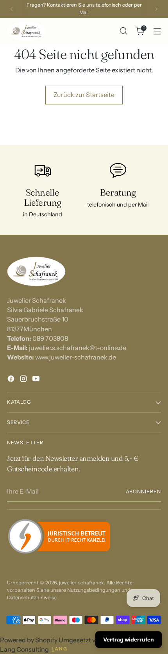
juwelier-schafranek (81, 583)
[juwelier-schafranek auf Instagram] (24, 380)
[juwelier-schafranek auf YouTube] (36, 380)
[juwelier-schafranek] (26, 31)
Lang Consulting (24, 649)
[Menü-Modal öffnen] (157, 31)
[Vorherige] (11, 9)
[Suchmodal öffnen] (123, 31)
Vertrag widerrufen (128, 639)
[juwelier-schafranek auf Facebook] (11, 380)
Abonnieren (143, 491)
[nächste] (156, 9)
